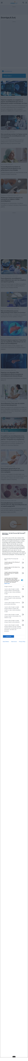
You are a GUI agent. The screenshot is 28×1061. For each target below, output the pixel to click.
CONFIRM (8, 636)
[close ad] (14, 1056)
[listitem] (14, 559)
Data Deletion (6, 641)
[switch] (22, 562)
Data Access (14, 641)
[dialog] (14, 795)
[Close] (25, 533)
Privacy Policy (22, 641)
